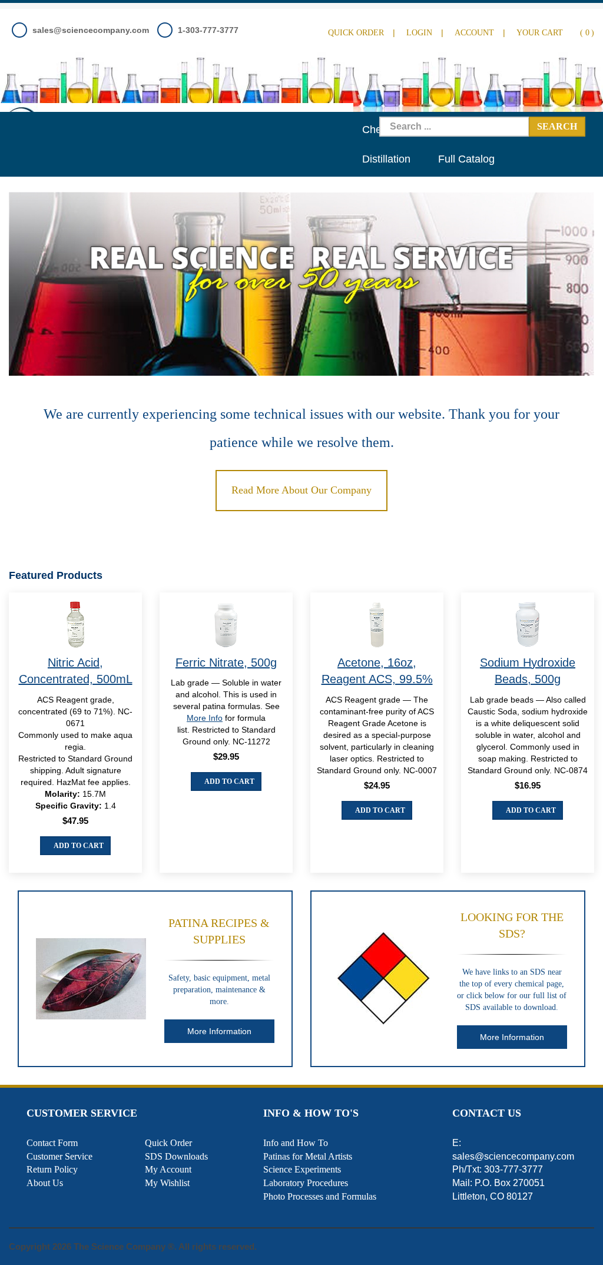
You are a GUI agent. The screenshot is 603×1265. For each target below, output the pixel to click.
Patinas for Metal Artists (307, 1156)
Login (419, 32)
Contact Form (52, 1143)
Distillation (386, 159)
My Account (168, 1169)
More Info (205, 718)
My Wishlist (167, 1183)
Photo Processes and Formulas (319, 1196)
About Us (44, 1183)
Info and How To (295, 1143)
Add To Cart (78, 846)
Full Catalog (466, 159)
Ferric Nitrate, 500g (226, 662)
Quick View (75, 626)
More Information (219, 1031)
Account (474, 32)
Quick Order (356, 32)
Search (557, 126)
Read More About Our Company (301, 490)
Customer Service (59, 1156)
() (555, 32)
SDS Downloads (176, 1156)
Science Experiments (302, 1169)
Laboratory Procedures (305, 1183)
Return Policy (52, 1169)
